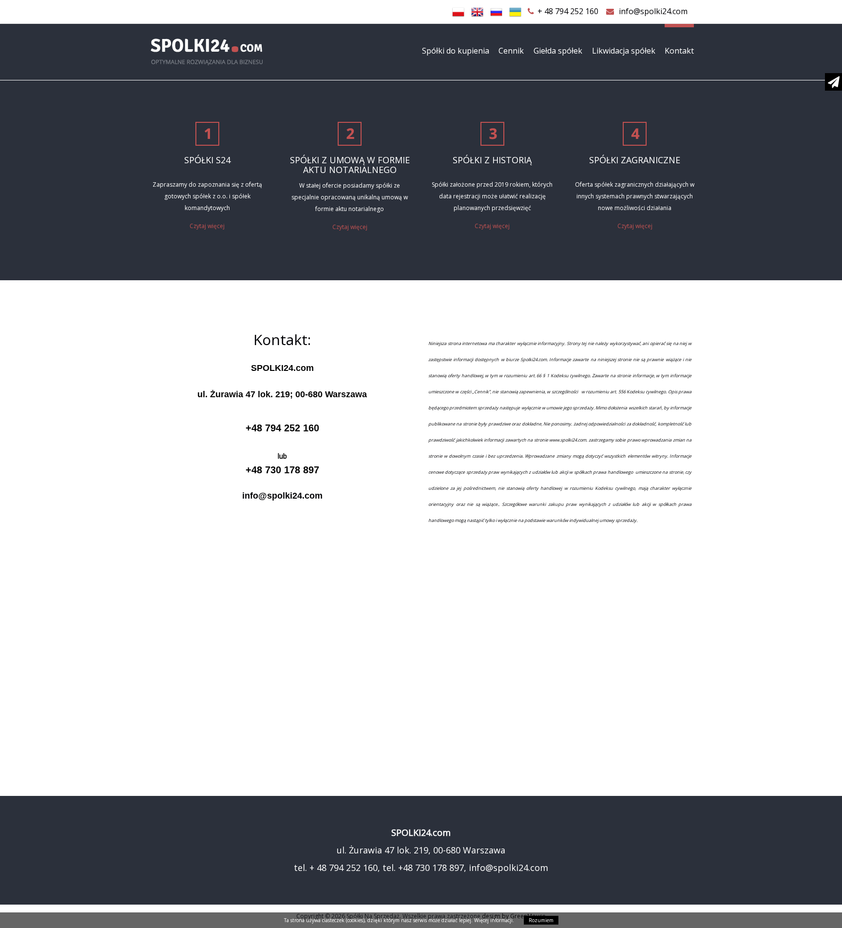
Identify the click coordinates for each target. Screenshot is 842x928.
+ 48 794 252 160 (567, 11)
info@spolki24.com (653, 11)
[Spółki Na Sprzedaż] (236, 52)
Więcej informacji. (494, 920)
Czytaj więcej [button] (207, 226)
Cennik (511, 50)
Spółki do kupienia (455, 50)
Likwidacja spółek (623, 50)
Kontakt (679, 50)
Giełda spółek (558, 50)
